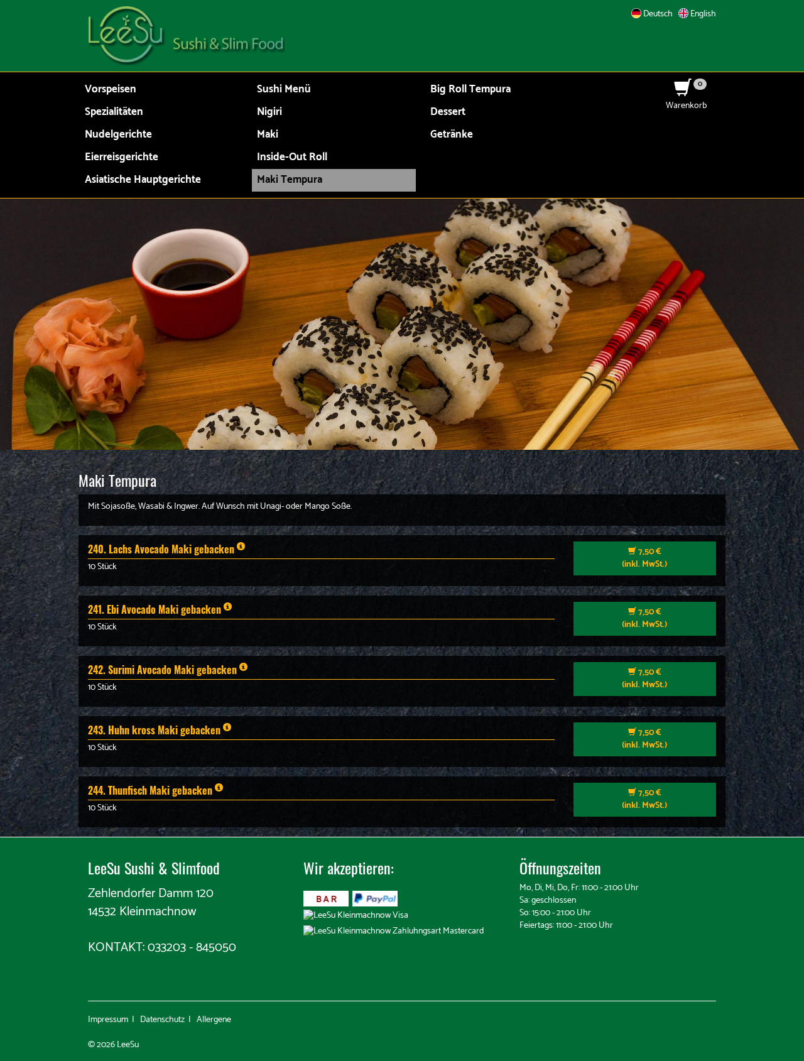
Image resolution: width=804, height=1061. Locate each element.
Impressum (108, 1020)
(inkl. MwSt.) (644, 558)
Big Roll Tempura (470, 89)
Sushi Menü (284, 89)
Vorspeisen (110, 89)
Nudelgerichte (118, 134)
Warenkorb (686, 99)
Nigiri (269, 112)
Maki (267, 134)
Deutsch (657, 14)
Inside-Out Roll (292, 157)
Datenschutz (162, 1020)
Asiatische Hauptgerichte (143, 179)
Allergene (214, 1020)
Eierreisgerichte (121, 157)
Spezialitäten (114, 112)
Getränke (451, 134)
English (702, 14)
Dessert (447, 112)
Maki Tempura (289, 179)
